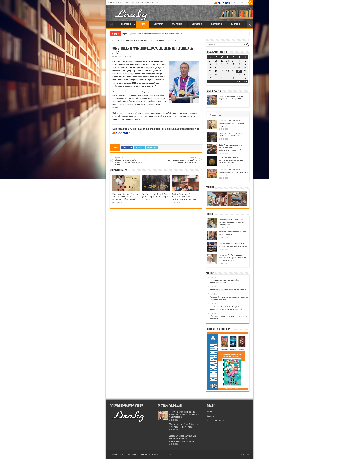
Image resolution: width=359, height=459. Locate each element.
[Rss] (232, 2)
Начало (112, 24)
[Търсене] (251, 2)
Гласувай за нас (242, 454)
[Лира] (131, 12)
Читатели (197, 24)
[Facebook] (234, 2)
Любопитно (216, 24)
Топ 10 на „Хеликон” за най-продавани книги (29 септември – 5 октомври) (233, 172)
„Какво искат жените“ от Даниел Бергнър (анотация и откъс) (128, 161)
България (126, 24)
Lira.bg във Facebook (149, 2)
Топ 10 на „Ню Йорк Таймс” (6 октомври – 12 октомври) (155, 195)
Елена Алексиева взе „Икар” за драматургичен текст (182, 160)
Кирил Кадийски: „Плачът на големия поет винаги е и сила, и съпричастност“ (152, 34)
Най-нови (212, 115)
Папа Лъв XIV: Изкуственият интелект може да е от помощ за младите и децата (232, 257)
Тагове (221, 115)
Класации (177, 24)
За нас (126, 2)
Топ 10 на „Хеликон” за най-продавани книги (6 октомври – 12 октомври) (125, 196)
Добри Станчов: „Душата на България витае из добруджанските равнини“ (185, 196)
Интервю (158, 24)
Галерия (235, 24)
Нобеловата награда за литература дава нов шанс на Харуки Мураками (231, 159)
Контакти (135, 2)
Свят (143, 24)
